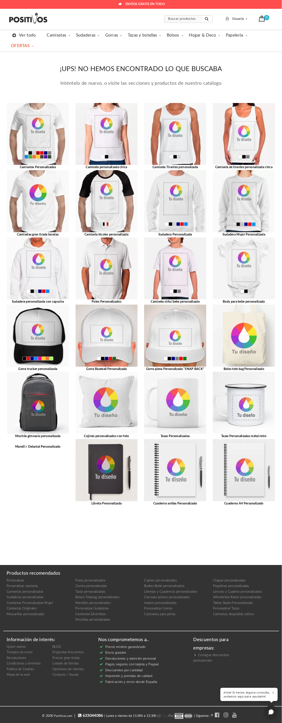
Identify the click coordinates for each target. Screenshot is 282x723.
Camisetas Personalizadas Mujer (30, 603)
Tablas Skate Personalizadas (233, 603)
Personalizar (15, 580)
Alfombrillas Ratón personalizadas (237, 597)
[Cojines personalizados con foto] (107, 402)
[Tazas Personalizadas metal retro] (244, 402)
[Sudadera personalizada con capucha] (38, 268)
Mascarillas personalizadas (25, 614)
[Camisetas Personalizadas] (38, 133)
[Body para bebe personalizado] (244, 268)
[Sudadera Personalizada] (175, 200)
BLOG (56, 646)
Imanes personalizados (160, 603)
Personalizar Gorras (158, 608)
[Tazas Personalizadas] (175, 402)
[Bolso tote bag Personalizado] (244, 335)
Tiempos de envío (20, 652)
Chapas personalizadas (229, 580)
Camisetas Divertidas (90, 614)
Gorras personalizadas (91, 586)
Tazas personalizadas (90, 591)
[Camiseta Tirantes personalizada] (175, 133)
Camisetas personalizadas (25, 591)
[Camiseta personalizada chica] (107, 133)
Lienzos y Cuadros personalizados (237, 591)
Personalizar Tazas (226, 608)
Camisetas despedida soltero (233, 614)
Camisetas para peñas (159, 614)
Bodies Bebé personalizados (164, 586)
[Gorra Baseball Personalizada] (107, 335)
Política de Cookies (20, 669)
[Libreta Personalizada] (107, 469)
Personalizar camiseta (22, 586)
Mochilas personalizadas (92, 619)
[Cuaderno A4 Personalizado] (244, 469)
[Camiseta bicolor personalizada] (107, 200)
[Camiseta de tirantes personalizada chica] (244, 133)
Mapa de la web (18, 674)
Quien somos (16, 646)
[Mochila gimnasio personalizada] (38, 402)
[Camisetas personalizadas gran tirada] (38, 200)
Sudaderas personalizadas (25, 597)
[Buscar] (206, 19)
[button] (262, 18)
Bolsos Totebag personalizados (97, 597)
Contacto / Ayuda (65, 674)
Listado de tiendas (65, 663)
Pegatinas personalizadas (231, 586)
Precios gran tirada (66, 658)
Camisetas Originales (22, 608)
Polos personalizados (90, 580)
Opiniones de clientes (68, 669)
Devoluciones (16, 658)
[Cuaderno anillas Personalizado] (175, 469)
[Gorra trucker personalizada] (38, 335)
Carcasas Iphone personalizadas (167, 597)
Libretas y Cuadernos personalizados (170, 591)
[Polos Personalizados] (107, 268)
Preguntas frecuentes (68, 652)
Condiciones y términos (24, 663)
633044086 (93, 716)
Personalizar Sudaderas (92, 608)
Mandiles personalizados (93, 603)
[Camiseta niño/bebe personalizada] (175, 268)
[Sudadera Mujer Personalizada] (244, 200)
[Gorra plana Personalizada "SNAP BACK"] (175, 335)
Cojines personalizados (160, 580)
